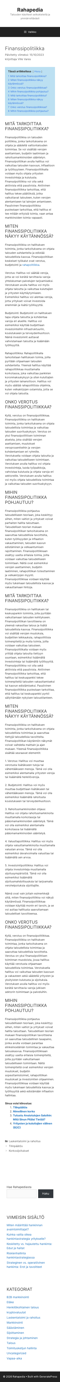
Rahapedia (30, 10)
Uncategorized (16, 1353)
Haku (45, 1193)
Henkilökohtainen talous (23, 1307)
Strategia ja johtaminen (22, 1338)
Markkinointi (15, 1322)
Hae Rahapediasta (19, 1187)
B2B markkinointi (18, 1297)
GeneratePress (48, 1376)
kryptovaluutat (16, 1312)
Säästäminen (15, 1327)
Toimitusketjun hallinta (22, 1348)
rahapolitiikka (30, 264)
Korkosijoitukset (19, 1150)
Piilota (37, 71)
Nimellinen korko (24, 1111)
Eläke (10, 1302)
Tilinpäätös (20, 1107)
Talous (11, 1343)
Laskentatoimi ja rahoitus (24, 1141)
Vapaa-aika (14, 1358)
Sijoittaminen (15, 1332)
